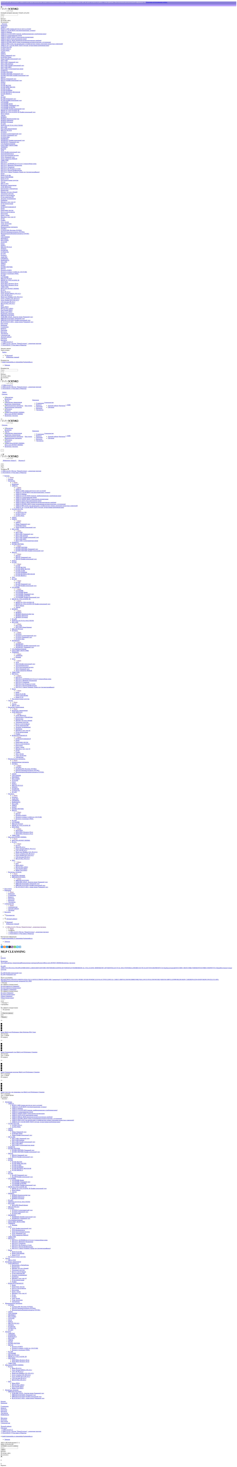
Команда (3, 1408)
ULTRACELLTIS (21, 512)
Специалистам (12, 907)
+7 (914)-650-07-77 (13, 345)
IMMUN (133, 979)
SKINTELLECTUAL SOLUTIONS (118, 968)
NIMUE (18, 522)
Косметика (15, 484)
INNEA (59, 968)
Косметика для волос (18, 875)
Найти (3, 1449)
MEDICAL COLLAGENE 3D (25, 602)
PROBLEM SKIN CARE (182, 979)
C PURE (80, 979)
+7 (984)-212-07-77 (7, 342)
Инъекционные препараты (20, 762)
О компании (5, 1406)
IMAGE (18, 555)
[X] (10, 947)
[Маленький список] (1, 1001)
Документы (4, 1413)
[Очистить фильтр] (2, 1015)
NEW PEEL (19, 830)
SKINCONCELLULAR (210, 979)
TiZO (68, 968)
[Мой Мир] (7, 947)
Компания (11, 893)
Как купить (4, 1421)
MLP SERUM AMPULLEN (165, 979)
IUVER (18, 565)
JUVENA (18, 634)
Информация (5, 1414)
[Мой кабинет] (1, 453)
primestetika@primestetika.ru (23, 362)
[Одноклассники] (4, 947)
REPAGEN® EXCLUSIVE (27, 979)
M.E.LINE (19, 625)
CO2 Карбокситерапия (168, 968)
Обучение (4, 1428)
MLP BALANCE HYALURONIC (146, 979)
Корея (17, 692)
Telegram (7, 365)
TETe (17, 662)
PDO (17, 863)
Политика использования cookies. (156, 2)
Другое (14, 704)
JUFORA (18, 767)
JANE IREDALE (21, 715)
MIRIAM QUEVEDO (22, 880)
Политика (4, 1419)
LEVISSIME (19, 590)
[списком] (3, 999)
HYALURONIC (126, 979)
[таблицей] (4, 999)
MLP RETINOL (6, 979)
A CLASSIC (63, 979)
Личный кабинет (6, 1426)
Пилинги (15, 797)
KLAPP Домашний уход (8, 974)
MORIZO (18, 612)
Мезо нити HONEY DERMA (21, 840)
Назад (12, 477)
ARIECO (18, 489)
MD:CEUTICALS (141, 968)
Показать (4, 1017)
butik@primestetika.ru (8, 362)
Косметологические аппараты (15, 981)
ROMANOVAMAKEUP (23, 739)
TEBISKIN (19, 655)
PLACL (18, 845)
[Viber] (12, 947)
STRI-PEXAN (15, 979)
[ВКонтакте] (2, 947)
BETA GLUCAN (72, 979)
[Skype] (17, 947)
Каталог (10, 479)
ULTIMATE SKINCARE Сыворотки (47, 979)
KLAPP (18, 582)
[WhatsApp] (15, 947)
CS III (119, 979)
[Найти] (2, 17)
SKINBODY (19, 644)
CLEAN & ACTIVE (100, 979)
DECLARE (19, 532)
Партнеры (4, 1409)
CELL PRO (28, 981)
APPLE (19, 968)
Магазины (4, 1418)
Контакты (4, 1411)
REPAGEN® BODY (196, 979)
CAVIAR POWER (88, 979)
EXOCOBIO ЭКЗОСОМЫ (183, 968)
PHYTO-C (19, 677)
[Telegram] (20, 947)
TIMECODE (206, 968)
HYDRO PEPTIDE (21, 547)
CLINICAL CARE (112, 979)
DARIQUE (37, 968)
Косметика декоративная (19, 710)
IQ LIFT (104, 968)
